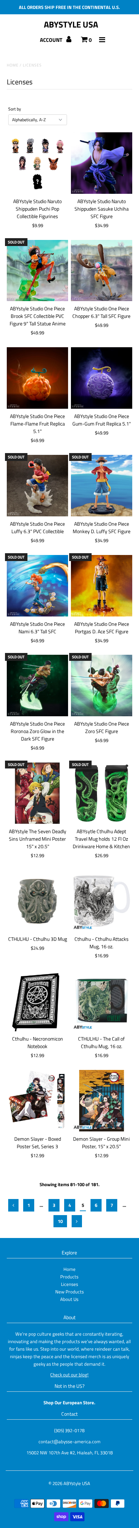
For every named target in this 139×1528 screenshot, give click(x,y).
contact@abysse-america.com (69, 1441)
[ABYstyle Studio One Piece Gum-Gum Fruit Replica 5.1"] (101, 378)
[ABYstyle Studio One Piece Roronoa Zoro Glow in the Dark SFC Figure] (37, 685)
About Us (69, 1299)
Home (13, 65)
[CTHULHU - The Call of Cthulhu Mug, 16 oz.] (101, 1001)
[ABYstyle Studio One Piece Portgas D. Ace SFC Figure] (101, 585)
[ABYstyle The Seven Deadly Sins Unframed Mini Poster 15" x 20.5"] (37, 793)
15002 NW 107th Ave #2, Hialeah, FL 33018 (69, 1452)
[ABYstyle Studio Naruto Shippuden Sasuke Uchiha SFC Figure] (101, 163)
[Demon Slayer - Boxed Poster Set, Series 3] (37, 1100)
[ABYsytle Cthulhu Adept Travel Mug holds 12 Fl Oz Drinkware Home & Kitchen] (101, 793)
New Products (69, 1291)
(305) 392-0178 (69, 1430)
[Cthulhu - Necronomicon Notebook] (37, 1001)
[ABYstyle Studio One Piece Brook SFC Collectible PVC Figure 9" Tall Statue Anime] (37, 270)
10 (60, 1221)
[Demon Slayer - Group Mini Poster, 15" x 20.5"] (101, 1100)
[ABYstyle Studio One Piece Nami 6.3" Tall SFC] (37, 585)
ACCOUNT (51, 40)
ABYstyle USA (71, 24)
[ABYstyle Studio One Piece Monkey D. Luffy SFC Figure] (101, 485)
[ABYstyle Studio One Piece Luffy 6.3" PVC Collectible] (37, 485)
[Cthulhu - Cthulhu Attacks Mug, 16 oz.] (101, 901)
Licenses (69, 1284)
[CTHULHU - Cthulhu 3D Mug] (37, 901)
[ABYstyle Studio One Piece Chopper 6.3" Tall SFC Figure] (101, 270)
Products (69, 1276)
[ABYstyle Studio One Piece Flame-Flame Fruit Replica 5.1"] (37, 378)
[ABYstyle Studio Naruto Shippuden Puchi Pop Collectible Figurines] (37, 163)
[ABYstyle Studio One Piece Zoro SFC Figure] (101, 685)
